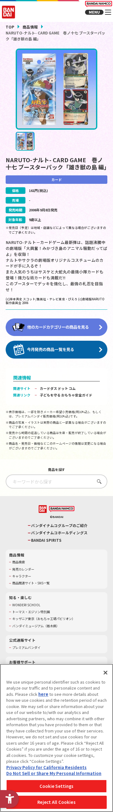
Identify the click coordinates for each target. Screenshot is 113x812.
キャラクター (21, 576)
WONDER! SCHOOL (26, 605)
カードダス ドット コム (58, 388)
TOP (10, 26)
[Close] (105, 673)
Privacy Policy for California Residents (46, 767)
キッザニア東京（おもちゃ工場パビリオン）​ (43, 619)
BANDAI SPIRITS (46, 540)
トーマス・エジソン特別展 (31, 612)
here (43, 694)
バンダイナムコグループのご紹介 (59, 525)
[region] (56, 738)
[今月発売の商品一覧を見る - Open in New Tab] (56, 350)
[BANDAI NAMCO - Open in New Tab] (61, 509)
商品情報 (30, 26)
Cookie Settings (57, 786)
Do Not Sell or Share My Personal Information (53, 773)
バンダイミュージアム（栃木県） (35, 626)
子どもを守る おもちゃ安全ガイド (66, 394)
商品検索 (18, 562)
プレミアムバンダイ (26, 647)
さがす (98, 481)
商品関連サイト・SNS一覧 (31, 583)
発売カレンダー (23, 569)
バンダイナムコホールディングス (59, 532)
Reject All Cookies (56, 802)
